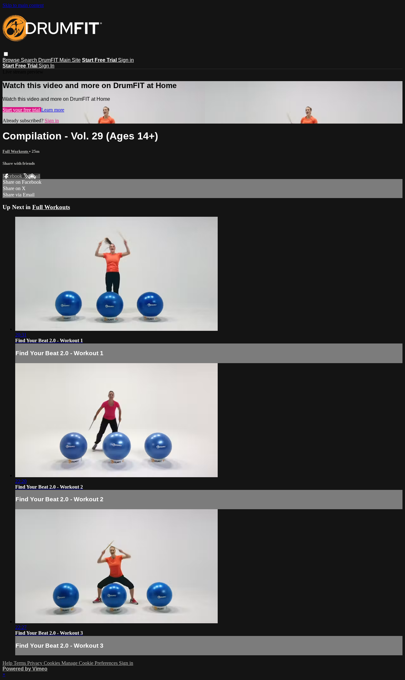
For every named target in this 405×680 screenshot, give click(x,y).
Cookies (52, 663)
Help (8, 663)
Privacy (35, 663)
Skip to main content (23, 5)
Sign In (46, 65)
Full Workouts (16, 151)
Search (29, 60)
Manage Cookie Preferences (90, 663)
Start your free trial (22, 109)
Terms (20, 663)
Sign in (126, 60)
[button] (6, 54)
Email (34, 176)
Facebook (13, 176)
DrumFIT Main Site (59, 60)
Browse (12, 60)
